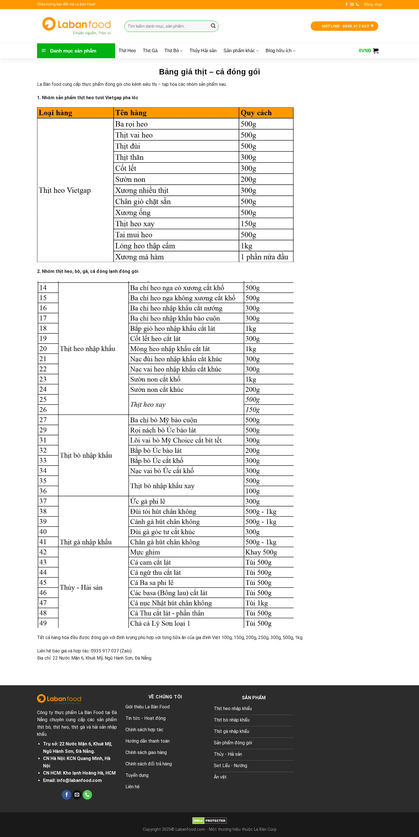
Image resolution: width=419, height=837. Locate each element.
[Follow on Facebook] (346, 5)
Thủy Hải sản (203, 51)
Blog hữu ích (279, 50)
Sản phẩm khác (239, 50)
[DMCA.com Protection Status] (209, 820)
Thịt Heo (127, 51)
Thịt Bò (171, 50)
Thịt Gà (150, 51)
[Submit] (213, 26)
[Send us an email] (352, 5)
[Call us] (357, 5)
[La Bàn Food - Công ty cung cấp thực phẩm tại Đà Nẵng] (76, 26)
